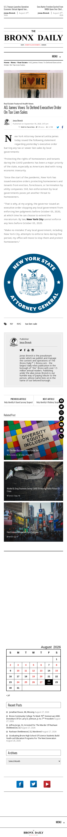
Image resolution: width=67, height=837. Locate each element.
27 (41, 682)
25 (26, 682)
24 (18, 682)
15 (56, 670)
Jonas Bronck (9, 13)
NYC (19, 323)
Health (25, 103)
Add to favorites (28, 127)
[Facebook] (61, 400)
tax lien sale (31, 323)
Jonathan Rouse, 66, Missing (21, 712)
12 (33, 670)
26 (33, 682)
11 (26, 670)
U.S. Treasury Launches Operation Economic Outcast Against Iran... (16, 8)
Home (6, 62)
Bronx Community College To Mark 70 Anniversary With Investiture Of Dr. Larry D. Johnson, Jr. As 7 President (33, 717)
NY (11, 323)
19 (33, 676)
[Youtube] (61, 424)
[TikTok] (61, 418)
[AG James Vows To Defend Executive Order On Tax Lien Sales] (33, 84)
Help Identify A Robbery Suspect (48, 402)
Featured (18, 103)
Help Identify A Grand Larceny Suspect (18, 402)
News (13, 62)
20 (41, 676)
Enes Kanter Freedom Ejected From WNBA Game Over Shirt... (50, 8)
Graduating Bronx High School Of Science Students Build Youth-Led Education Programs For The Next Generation (32, 737)
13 (41, 670)
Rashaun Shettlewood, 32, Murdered (25, 731)
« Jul (8, 695)
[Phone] (61, 436)
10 (18, 670)
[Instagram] (61, 412)
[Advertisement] (33, 598)
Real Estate (22, 62)
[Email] (61, 430)
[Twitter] (61, 406)
